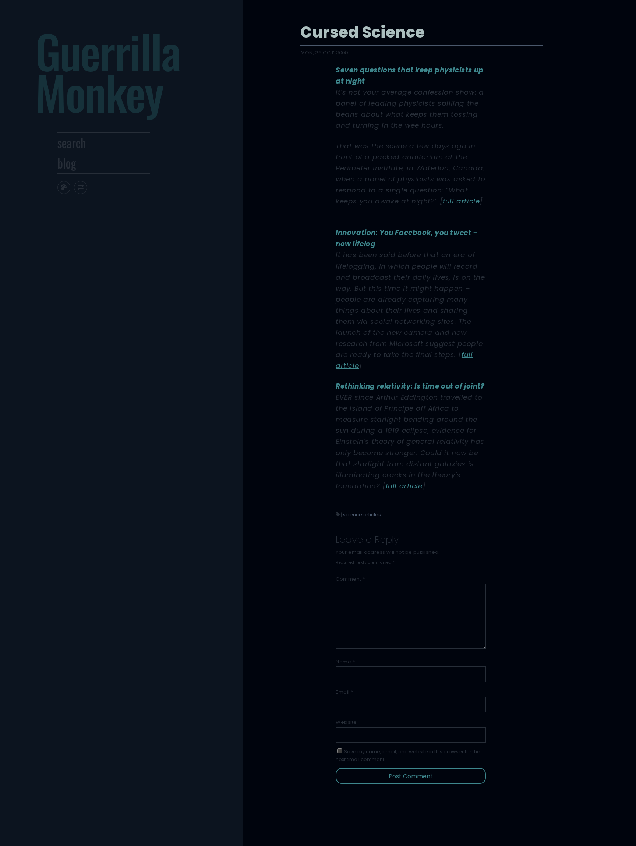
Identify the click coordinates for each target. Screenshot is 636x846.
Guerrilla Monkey (107, 71)
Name (345, 661)
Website (346, 722)
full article (461, 201)
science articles (362, 514)
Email (344, 692)
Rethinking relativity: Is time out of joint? (410, 386)
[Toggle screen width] (80, 187)
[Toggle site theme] (63, 187)
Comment (350, 579)
